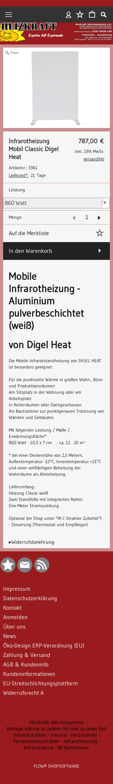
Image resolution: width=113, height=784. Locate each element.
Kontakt (12, 607)
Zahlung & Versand (26, 655)
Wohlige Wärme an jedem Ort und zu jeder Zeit (56, 728)
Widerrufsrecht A (23, 692)
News (9, 636)
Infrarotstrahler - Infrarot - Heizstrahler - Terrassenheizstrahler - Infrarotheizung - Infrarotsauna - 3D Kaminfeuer (56, 741)
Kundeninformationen (29, 674)
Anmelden (68, 14)
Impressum (16, 588)
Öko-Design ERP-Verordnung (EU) (43, 645)
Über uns (14, 626)
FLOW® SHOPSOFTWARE (56, 766)
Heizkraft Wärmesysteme (56, 722)
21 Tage (27, 175)
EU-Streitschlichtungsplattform (40, 683)
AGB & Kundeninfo (25, 664)
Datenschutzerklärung (30, 598)
